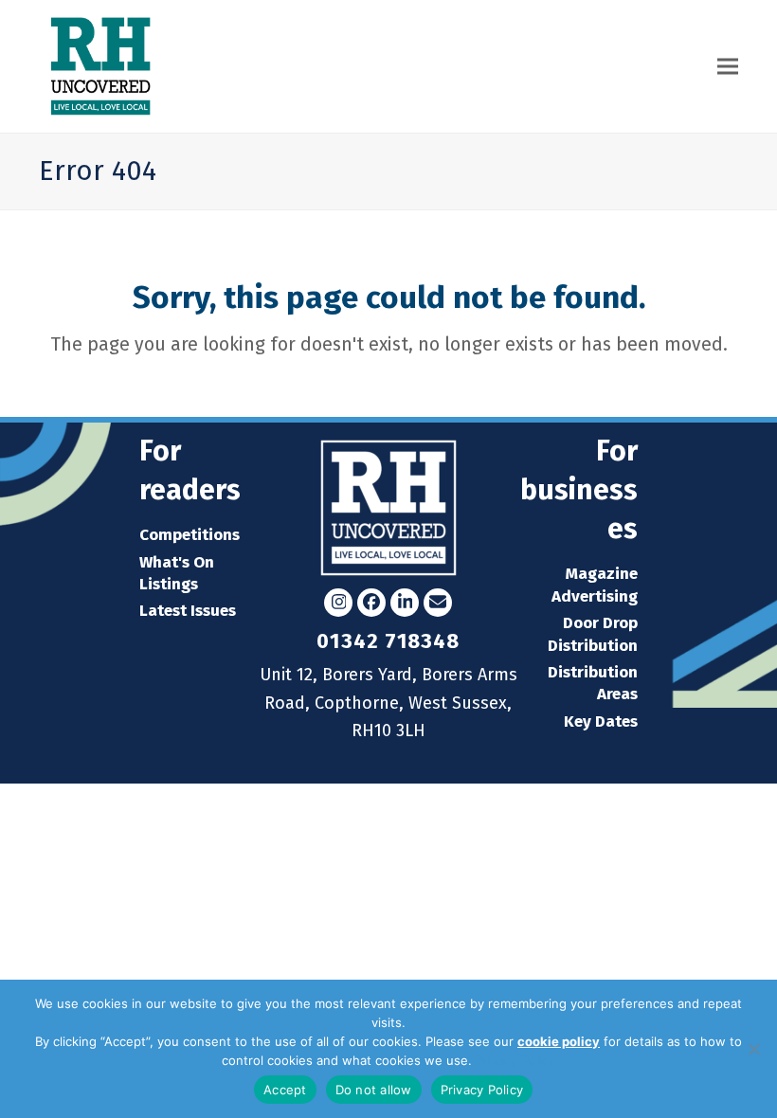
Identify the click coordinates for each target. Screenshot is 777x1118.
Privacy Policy (515, 1060)
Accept (285, 1089)
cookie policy (558, 1041)
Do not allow (373, 1089)
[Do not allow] (753, 1048)
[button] (727, 67)
